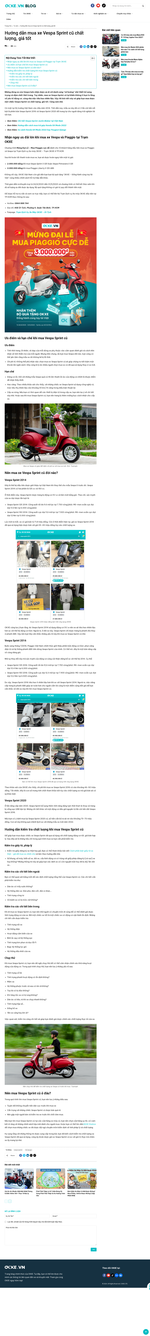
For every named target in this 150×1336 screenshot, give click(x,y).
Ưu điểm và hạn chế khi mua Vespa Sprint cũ (27, 64)
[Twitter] (84, 46)
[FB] (92, 6)
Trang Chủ (8, 26)
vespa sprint (18, 1150)
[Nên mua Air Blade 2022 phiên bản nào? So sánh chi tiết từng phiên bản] (110, 51)
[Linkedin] (88, 46)
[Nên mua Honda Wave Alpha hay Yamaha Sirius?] (110, 63)
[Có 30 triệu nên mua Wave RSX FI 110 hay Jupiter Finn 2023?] (110, 39)
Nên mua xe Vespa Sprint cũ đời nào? (24, 67)
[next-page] (9, 1201)
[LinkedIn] (121, 1275)
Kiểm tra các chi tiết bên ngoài (24, 76)
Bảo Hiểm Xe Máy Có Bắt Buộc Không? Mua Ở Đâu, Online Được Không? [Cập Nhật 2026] (81, 1193)
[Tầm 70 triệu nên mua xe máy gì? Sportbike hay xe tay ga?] (110, 76)
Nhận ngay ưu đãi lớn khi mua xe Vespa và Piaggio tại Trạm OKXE (36, 61)
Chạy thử (14, 82)
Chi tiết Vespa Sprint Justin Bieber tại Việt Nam (40, 121)
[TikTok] (104, 6)
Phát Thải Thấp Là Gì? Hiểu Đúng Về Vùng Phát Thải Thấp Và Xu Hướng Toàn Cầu (50, 1193)
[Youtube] (108, 1275)
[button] (127, 6)
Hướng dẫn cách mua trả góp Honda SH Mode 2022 (42, 125)
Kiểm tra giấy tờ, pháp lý (21, 74)
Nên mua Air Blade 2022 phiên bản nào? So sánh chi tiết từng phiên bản (132, 49)
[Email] (91, 46)
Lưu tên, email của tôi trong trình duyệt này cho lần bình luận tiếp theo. (35, 1222)
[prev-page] (6, 1201)
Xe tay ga (28, 1150)
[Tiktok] (112, 1275)
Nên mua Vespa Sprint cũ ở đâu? (22, 86)
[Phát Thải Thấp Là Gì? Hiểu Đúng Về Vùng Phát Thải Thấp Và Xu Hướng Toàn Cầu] (50, 1178)
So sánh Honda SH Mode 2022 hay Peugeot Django (42, 130)
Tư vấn (16, 26)
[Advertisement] (123, 102)
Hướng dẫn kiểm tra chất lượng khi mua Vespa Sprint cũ (32, 70)
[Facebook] (81, 46)
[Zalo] (116, 1275)
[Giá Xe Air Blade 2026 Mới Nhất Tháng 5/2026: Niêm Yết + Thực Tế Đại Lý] (19, 1178)
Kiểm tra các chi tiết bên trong (24, 80)
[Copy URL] (95, 46)
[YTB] (98, 6)
